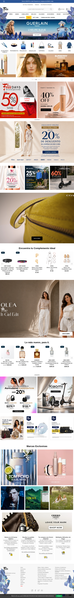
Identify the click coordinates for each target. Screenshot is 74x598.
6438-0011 (7, 575)
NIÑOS (11, 14)
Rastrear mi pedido (46, 4)
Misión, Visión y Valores (43, 567)
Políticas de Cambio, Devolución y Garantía (62, 571)
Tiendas (37, 4)
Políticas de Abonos (59, 575)
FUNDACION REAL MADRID (48, 17)
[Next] (72, 47)
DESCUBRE (37, 238)
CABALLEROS (25, 14)
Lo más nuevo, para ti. (37, 342)
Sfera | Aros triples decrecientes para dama (37, 269)
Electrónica (23, 577)
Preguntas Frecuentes (43, 583)
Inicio (22, 567)
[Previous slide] (2, 308)
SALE (28, 17)
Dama (22, 575)
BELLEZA (33, 14)
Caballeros (23, 572)
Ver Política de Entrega (11, 547)
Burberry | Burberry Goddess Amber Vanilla (36, 363)
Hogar (22, 581)
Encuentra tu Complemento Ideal (37, 248)
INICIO (5, 14)
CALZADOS (42, 14)
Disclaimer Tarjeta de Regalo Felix (63, 578)
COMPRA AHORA (27, 99)
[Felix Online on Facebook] (35, 590)
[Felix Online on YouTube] (42, 590)
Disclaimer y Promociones (61, 577)
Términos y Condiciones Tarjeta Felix (45, 581)
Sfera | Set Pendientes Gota (66, 268)
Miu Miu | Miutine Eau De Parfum (22, 362)
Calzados (23, 574)
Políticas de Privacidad (60, 569)
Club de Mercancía (42, 574)
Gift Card (23, 579)
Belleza (22, 570)
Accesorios (23, 569)
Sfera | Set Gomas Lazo (51, 268)
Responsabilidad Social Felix (44, 569)
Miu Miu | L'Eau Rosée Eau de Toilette (7, 362)
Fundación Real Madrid (43, 572)
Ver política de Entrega (28, 552)
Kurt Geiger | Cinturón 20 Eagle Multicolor (22, 268)
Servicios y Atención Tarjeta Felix (45, 579)
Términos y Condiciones (60, 567)
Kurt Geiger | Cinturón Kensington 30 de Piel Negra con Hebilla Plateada (7, 270)
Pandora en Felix (42, 570)
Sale (22, 586)
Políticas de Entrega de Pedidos (62, 573)
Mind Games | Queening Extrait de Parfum (66, 363)
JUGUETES (22, 17)
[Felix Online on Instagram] (32, 590)
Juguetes (23, 582)
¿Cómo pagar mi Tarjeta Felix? (45, 577)
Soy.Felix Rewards (28, 4)
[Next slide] (71, 308)
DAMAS (17, 14)
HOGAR (58, 14)
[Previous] (2, 80)
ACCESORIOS (50, 14)
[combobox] (38, 9)
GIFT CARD (36, 17)
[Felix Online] (5, 9)
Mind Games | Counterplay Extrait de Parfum (51, 363)
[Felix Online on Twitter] (39, 590)
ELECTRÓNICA (67, 14)
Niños (22, 584)
